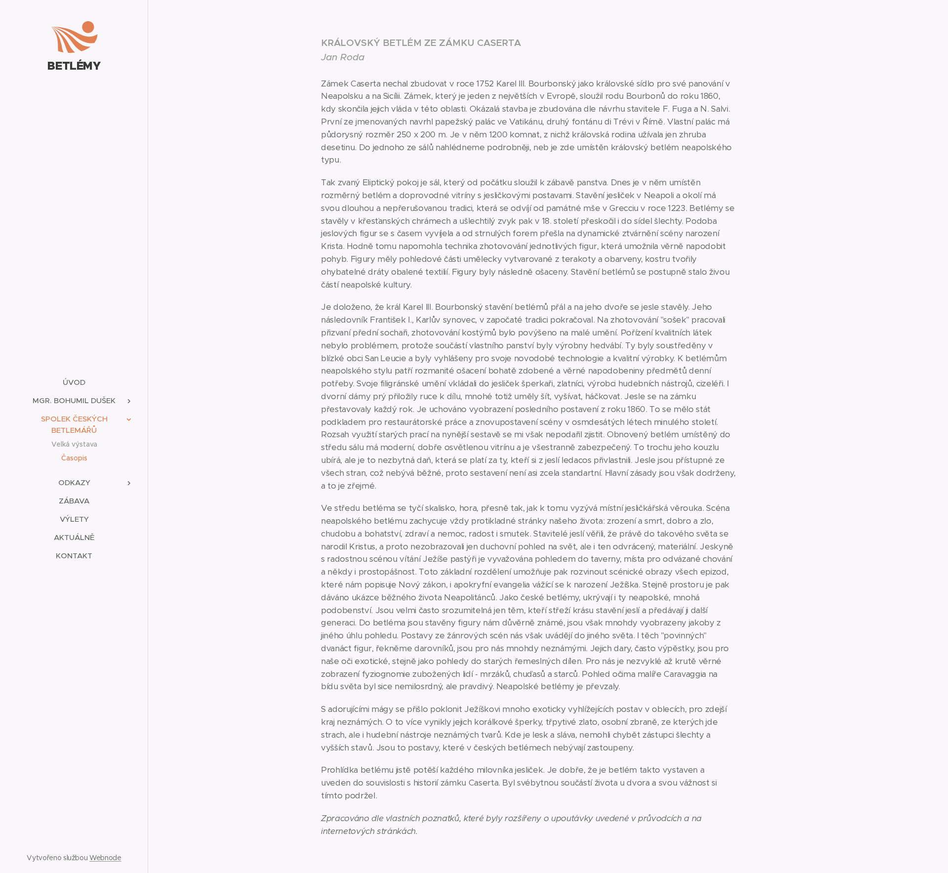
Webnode (105, 857)
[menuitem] (74, 382)
